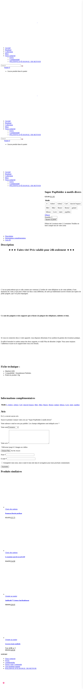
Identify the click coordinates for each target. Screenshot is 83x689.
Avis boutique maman (12, 666)
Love (67, 405)
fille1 (36, 405)
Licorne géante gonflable (12, 644)
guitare (56, 405)
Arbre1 (10, 405)
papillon (77, 405)
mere (71, 405)
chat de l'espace (28, 405)
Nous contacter (10, 659)
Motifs (47, 200)
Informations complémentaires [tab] (15, 238)
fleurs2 (51, 405)
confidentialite (10, 662)
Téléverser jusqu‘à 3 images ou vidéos (14, 447)
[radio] (47, 203)
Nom (3, 455)
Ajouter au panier (51, 219)
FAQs (7, 661)
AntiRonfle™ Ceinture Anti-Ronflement (17, 600)
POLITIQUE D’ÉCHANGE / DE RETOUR (20, 668)
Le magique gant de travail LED (15, 557)
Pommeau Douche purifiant (13, 513)
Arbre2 (16, 405)
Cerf (20, 405)
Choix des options (11, 509)
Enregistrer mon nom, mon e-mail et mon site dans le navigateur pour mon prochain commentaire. (36, 463)
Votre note (4, 427)
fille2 (40, 405)
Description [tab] (9, 236)
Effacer (47, 215)
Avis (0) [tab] (8, 240)
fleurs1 (45, 405)
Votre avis (5, 443)
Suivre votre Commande (13, 664)
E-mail (4, 459)
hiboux (62, 405)
